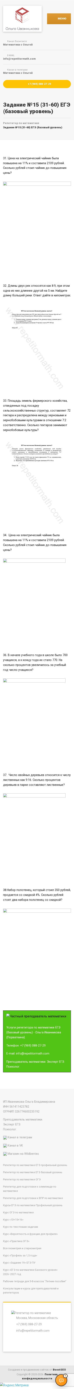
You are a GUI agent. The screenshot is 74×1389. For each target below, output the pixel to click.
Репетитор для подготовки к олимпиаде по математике (29, 1188)
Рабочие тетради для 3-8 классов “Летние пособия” (34, 1281)
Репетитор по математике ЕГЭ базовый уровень (32, 1172)
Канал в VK (15, 1145)
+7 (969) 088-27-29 (39, 83)
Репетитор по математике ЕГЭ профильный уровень (35, 1165)
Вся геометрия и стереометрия (22, 1248)
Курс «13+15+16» (13, 1219)
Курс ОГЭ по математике (18, 1212)
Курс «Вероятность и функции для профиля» (30, 1233)
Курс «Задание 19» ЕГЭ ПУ (19, 1262)
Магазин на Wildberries (23, 1153)
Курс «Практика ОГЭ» (16, 1241)
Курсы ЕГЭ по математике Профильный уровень (32, 1205)
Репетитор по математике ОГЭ (22, 1179)
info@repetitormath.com (33, 1330)
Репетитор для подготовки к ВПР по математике (33, 1198)
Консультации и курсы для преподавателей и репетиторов (31, 1290)
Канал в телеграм (20, 1137)
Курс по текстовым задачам (20, 1226)
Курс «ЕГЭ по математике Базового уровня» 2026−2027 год (30, 1272)
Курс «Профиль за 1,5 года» (20, 1255)
